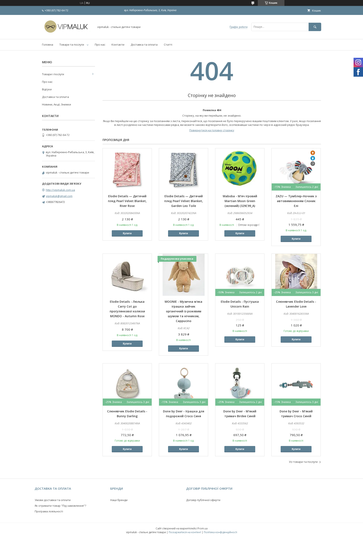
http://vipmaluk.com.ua (60, 190)
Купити (127, 233)
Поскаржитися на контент (185, 532)
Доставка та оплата (144, 44)
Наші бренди (119, 500)
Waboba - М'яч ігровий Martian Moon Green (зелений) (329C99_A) (240, 201)
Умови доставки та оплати (53, 500)
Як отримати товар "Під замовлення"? (60, 506)
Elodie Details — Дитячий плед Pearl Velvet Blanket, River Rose (127, 201)
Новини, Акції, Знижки (56, 104)
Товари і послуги (53, 74)
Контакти (118, 44)
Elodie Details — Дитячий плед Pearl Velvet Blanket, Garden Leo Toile (183, 201)
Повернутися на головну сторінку (211, 130)
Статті (168, 44)
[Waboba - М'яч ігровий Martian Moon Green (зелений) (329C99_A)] (239, 169)
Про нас (100, 44)
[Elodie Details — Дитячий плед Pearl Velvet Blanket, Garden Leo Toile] (183, 169)
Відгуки (47, 89)
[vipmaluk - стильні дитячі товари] (67, 34)
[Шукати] (315, 27)
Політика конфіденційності (220, 532)
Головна (47, 44)
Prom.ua (202, 528)
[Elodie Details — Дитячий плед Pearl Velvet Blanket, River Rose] (127, 169)
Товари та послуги (71, 44)
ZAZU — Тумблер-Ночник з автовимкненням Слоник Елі (296, 201)
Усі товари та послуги (303, 462)
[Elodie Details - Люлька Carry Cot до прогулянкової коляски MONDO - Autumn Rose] (127, 275)
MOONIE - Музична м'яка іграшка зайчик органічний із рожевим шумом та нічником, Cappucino (183, 311)
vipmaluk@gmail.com (59, 196)
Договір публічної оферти (203, 500)
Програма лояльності (49, 511)
